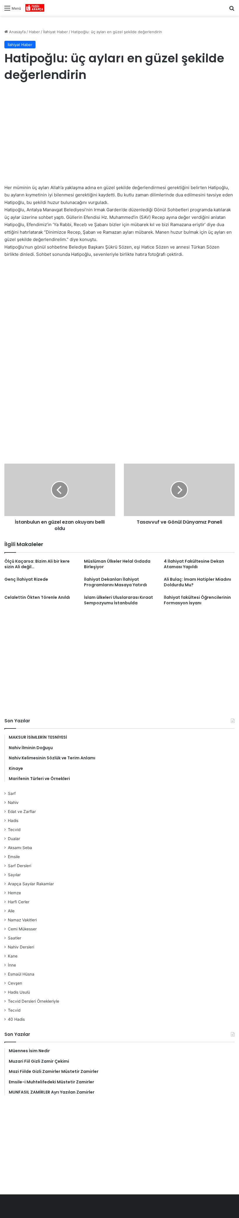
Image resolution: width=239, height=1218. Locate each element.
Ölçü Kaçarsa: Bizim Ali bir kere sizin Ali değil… (37, 564)
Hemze (14, 892)
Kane (12, 956)
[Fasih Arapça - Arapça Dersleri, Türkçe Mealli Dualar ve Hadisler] (34, 8)
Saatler (14, 938)
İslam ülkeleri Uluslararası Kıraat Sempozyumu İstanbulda (118, 600)
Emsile (14, 856)
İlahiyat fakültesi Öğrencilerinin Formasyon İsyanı (197, 600)
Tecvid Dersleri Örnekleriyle (33, 1001)
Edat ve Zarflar (22, 811)
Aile (11, 911)
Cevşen (15, 983)
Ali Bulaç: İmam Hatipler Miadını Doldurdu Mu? (197, 582)
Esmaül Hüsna (21, 974)
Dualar (14, 838)
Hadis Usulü (19, 992)
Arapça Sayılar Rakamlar (31, 883)
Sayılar (14, 874)
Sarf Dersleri (19, 865)
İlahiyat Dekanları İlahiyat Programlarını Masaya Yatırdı (115, 582)
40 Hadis (16, 1019)
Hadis (13, 820)
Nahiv (13, 802)
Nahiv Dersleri (21, 947)
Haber (34, 31)
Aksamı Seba (20, 847)
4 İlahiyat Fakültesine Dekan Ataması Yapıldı (194, 564)
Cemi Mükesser (22, 929)
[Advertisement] (119, 134)
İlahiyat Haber (55, 31)
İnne (12, 965)
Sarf (12, 793)
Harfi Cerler (18, 902)
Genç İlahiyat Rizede (26, 579)
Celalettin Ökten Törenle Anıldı (37, 597)
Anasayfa (17, 31)
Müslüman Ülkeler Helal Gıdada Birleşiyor (117, 564)
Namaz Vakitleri (22, 920)
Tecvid (14, 829)
